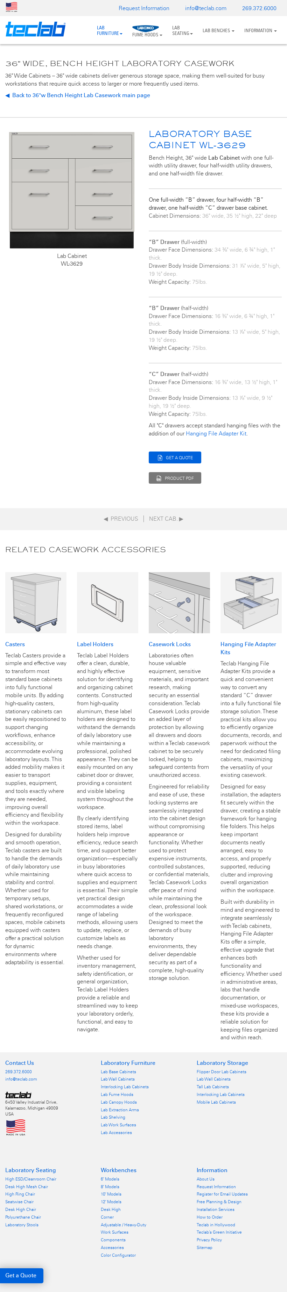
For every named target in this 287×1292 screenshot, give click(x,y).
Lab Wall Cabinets (118, 1079)
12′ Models (111, 1201)
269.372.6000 (259, 8)
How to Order (210, 1217)
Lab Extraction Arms (120, 1109)
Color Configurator (118, 1255)
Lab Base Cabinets (118, 1071)
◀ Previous (121, 518)
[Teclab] (33, 29)
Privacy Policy (209, 1239)
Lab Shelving (113, 1117)
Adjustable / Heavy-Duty (123, 1224)
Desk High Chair (20, 1209)
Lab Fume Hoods (117, 1094)
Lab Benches (217, 31)
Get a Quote (20, 1275)
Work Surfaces (114, 1232)
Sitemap (204, 1247)
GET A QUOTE (179, 457)
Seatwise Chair (19, 1201)
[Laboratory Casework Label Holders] (107, 602)
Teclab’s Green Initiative (219, 1232)
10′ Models (111, 1194)
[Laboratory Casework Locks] (179, 602)
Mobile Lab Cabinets (216, 1102)
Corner (107, 1217)
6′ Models (110, 1179)
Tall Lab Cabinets (213, 1086)
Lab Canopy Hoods (119, 1102)
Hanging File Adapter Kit (216, 433)
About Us (206, 1179)
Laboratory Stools (21, 1224)
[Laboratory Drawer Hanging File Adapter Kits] (251, 602)
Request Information (144, 8)
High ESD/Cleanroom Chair (30, 1179)
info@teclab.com (205, 8)
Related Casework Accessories (85, 549)
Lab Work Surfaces (118, 1125)
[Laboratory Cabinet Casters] (35, 602)
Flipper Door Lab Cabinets (221, 1071)
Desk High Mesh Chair (26, 1186)
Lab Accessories (116, 1132)
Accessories (112, 1247)
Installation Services (215, 1209)
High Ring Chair (20, 1194)
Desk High (111, 1209)
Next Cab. (166, 518)
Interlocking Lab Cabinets (125, 1086)
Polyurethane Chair (23, 1217)
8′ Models (110, 1186)
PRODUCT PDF (179, 478)
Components (113, 1239)
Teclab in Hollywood (216, 1224)
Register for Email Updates (222, 1194)
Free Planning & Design (219, 1201)
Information (258, 31)
